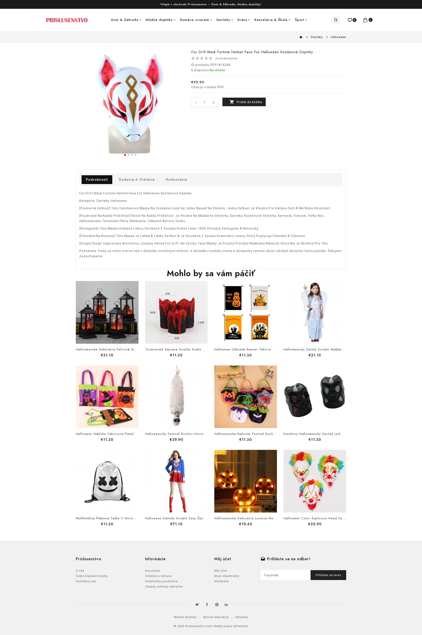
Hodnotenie (176, 179)
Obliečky (241, 617)
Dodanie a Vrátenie (137, 179)
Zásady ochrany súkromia (164, 586)
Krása (242, 19)
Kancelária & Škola (271, 19)
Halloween (338, 37)
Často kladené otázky (92, 576)
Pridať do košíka (249, 102)
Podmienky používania (161, 581)
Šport (299, 19)
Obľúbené (221, 581)
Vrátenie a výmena (158, 576)
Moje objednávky (226, 576)
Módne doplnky (159, 19)
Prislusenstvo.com (198, 626)
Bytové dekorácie (216, 617)
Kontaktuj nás (86, 581)
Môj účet (220, 570)
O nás (80, 570)
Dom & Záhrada (124, 19)
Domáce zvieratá (194, 19)
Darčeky (223, 19)
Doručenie (152, 570)
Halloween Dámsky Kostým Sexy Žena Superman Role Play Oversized (200, 518)
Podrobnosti (97, 179)
